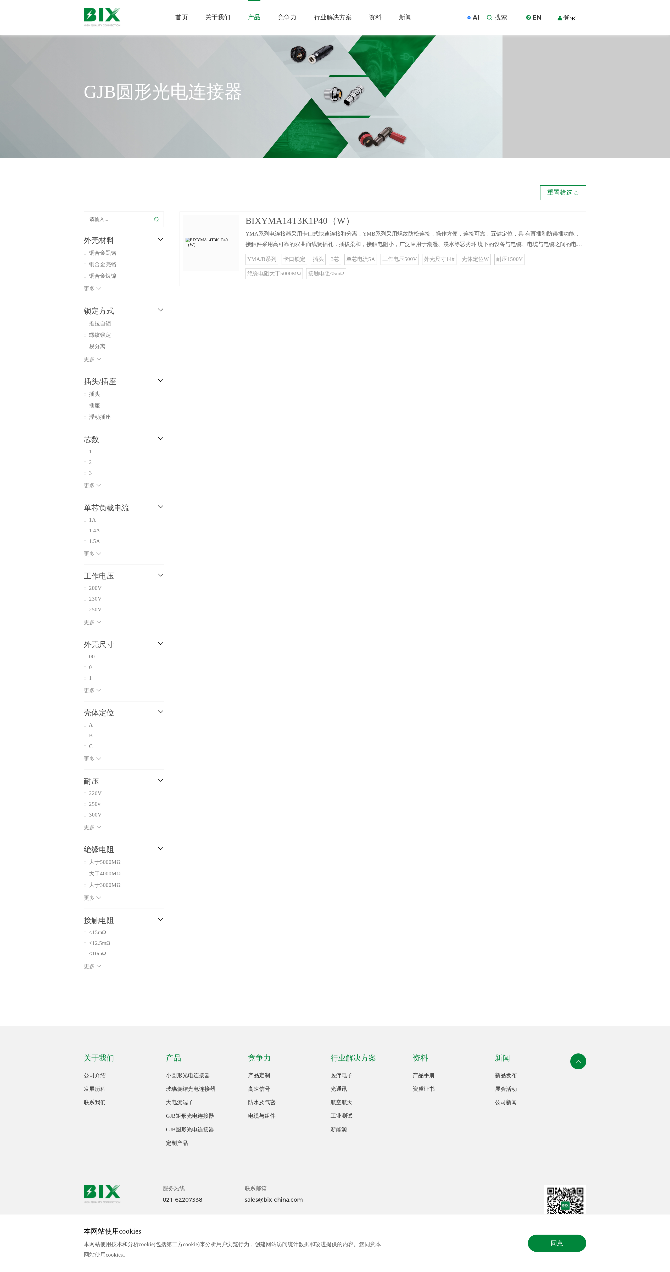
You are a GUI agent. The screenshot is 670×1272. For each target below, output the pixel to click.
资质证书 (424, 1089)
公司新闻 (506, 1102)
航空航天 (342, 1102)
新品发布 (506, 1075)
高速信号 (259, 1089)
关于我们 (217, 17)
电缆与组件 (262, 1116)
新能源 (339, 1129)
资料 (375, 17)
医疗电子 (342, 1075)
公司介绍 (95, 1075)
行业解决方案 (333, 17)
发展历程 (95, 1089)
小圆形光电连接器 (188, 1075)
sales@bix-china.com (274, 1199)
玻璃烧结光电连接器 (190, 1089)
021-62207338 (182, 1199)
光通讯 (339, 1089)
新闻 (405, 17)
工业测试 (342, 1116)
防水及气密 (262, 1102)
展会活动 (506, 1089)
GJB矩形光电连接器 (190, 1116)
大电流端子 (179, 1102)
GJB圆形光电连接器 (190, 1129)
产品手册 (424, 1075)
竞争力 (287, 17)
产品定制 (259, 1075)
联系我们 (95, 1102)
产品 (254, 17)
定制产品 (177, 1143)
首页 (181, 17)
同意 (557, 1243)
